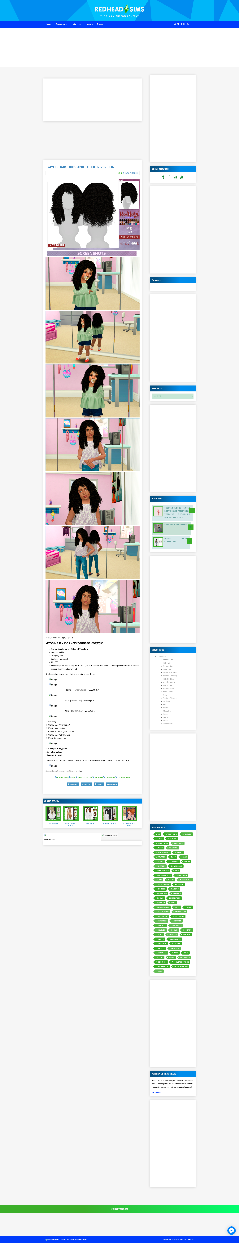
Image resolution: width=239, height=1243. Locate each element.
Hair (177, 871)
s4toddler (161, 953)
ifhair (159, 880)
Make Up (175, 889)
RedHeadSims (53, 1240)
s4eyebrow (161, 921)
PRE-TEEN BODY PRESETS (175, 524)
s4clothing (161, 916)
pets (177, 907)
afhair (159, 839)
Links (88, 24)
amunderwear (163, 852)
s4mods (186, 935)
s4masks (173, 935)
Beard (184, 857)
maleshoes (161, 893)
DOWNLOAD (80, 690)
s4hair (174, 930)
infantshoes (186, 880)
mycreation (174, 898)
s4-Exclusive (162, 912)
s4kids (159, 935)
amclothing (162, 843)
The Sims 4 (161, 962)
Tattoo (159, 957)
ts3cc (159, 971)
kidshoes (160, 889)
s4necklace (175, 939)
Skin (186, 953)
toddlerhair (162, 967)
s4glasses (177, 925)
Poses (188, 907)
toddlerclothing (180, 962)
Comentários (49, 839)
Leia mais (156, 1092)
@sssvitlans (51, 771)
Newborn (160, 903)
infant (171, 880)
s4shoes (176, 944)
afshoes (172, 839)
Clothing (173, 861)
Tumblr (100, 24)
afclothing (171, 834)
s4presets (161, 944)
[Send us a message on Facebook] (231, 1230)
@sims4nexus (62, 771)
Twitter (87, 784)
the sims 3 (185, 957)
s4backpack (180, 912)
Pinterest (113, 784)
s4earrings (178, 916)
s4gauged (161, 925)
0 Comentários (110, 836)
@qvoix (72, 771)
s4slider (160, 948)
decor (187, 861)
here (87, 666)
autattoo (160, 857)
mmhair (159, 898)
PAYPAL (51, 721)
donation (160, 866)
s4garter (176, 921)
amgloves (178, 843)
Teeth (171, 957)
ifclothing (181, 875)
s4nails (160, 939)
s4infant (187, 930)
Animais (179, 852)
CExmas (160, 861)
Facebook (73, 784)
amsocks (173, 848)
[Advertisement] (119, 47)
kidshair (179, 884)
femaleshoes (162, 871)
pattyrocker (185, 1240)
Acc (158, 834)
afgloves (187, 834)
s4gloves (160, 930)
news (173, 903)
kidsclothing (162, 884)
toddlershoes (181, 967)
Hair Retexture (163, 875)
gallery (77, 24)
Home (48, 24)
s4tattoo (175, 948)
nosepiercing (162, 907)
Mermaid (177, 893)
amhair (159, 848)
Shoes (175, 953)
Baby (173, 857)
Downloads (61, 24)
